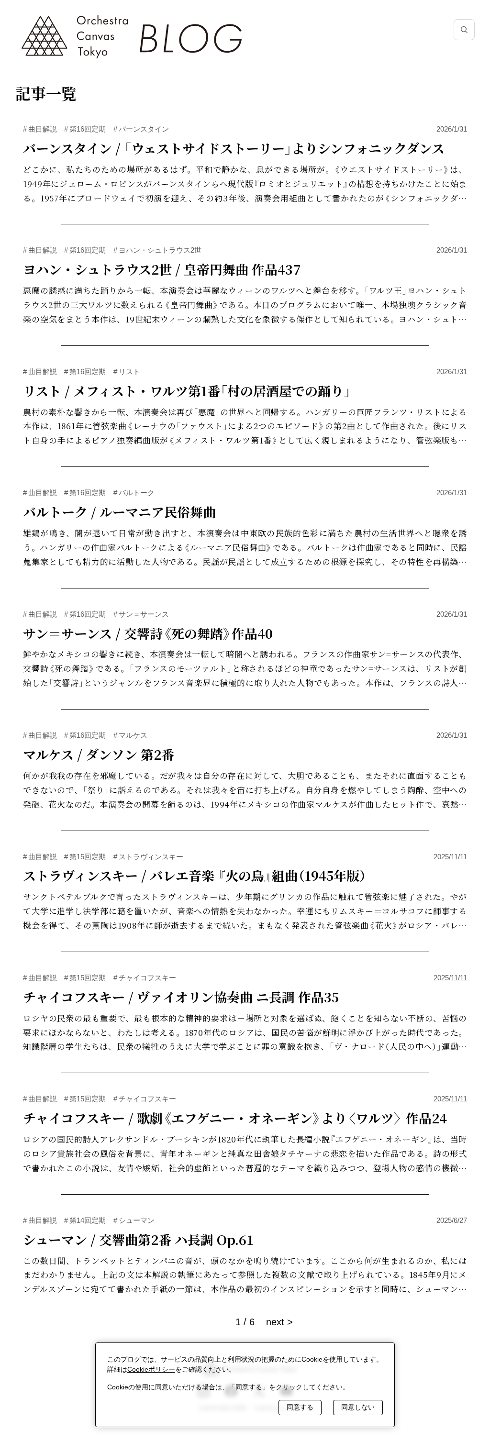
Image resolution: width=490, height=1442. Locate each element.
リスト (126, 371)
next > (279, 1322)
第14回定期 (85, 1220)
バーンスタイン (141, 129)
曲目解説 (40, 129)
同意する (300, 1407)
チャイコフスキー (144, 978)
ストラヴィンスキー (148, 857)
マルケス (130, 735)
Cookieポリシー (151, 1369)
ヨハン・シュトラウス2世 (157, 250)
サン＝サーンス (141, 614)
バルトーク (134, 492)
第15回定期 (85, 857)
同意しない (358, 1407)
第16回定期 (85, 129)
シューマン (134, 1220)
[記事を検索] (464, 29)
